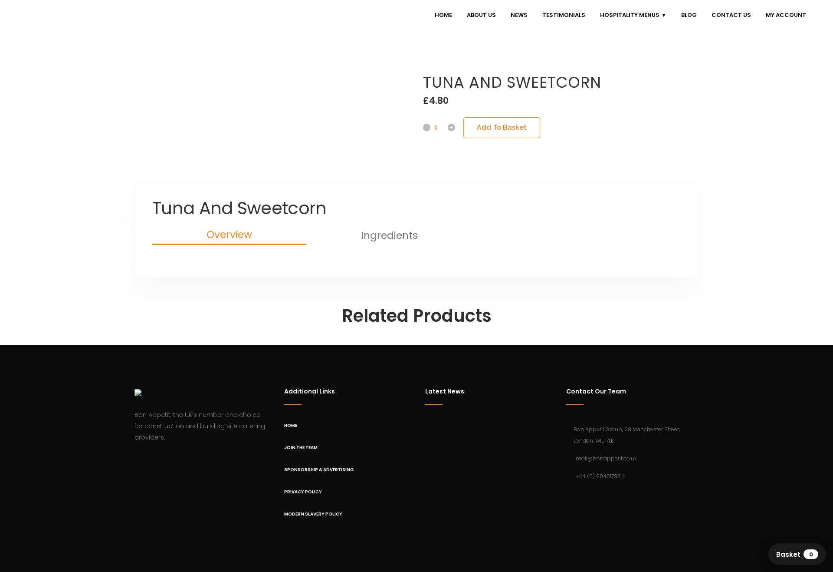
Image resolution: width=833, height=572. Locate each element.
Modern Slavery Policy (313, 514)
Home (290, 425)
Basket (794, 554)
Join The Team (301, 447)
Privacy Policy (303, 492)
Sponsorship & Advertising (319, 469)
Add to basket (502, 127)
